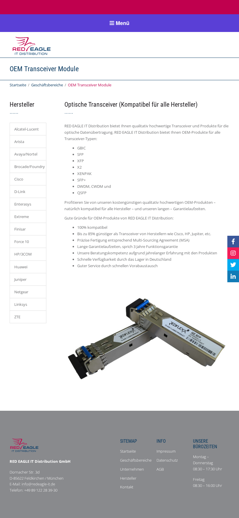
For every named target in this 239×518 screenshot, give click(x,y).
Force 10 (21, 241)
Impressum (166, 451)
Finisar (20, 229)
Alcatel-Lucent (26, 129)
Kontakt (126, 487)
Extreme (21, 216)
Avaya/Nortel (25, 154)
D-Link (19, 191)
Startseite (18, 84)
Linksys (20, 304)
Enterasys (22, 204)
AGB (160, 469)
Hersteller (128, 478)
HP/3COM (23, 254)
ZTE (17, 316)
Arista (19, 141)
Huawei (20, 266)
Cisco (18, 179)
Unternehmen (132, 469)
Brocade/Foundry (29, 166)
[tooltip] (233, 241)
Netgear (21, 291)
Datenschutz (167, 460)
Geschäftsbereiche (47, 84)
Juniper (20, 279)
